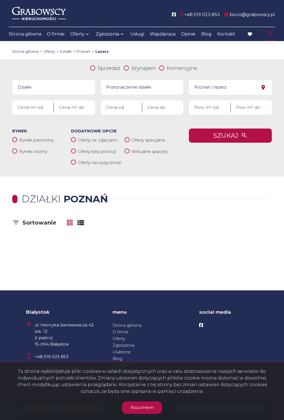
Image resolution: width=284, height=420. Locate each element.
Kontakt (226, 34)
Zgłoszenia (123, 345)
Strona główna (25, 34)
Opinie (188, 34)
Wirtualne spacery (149, 151)
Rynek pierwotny (36, 140)
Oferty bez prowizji (97, 151)
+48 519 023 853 (52, 356)
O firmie (56, 34)
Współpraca (163, 34)
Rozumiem (142, 407)
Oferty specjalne (148, 140)
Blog (206, 34)
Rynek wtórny (33, 151)
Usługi (137, 34)
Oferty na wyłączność (99, 162)
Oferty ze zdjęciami (97, 140)
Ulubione (122, 351)
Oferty (77, 34)
